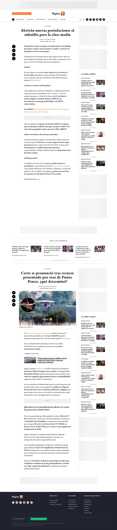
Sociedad (63, 19)
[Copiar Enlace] (14, 54)
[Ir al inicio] (13, 19)
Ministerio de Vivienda (60, 166)
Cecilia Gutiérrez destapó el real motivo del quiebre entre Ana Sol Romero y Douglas (88, 95)
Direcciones (53, 502)
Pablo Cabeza (51, 39)
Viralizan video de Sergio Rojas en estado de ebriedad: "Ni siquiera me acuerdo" (88, 83)
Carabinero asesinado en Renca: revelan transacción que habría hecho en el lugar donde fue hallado (88, 122)
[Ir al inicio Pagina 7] (58, 14)
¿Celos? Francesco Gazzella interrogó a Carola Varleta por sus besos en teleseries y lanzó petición (83, 250)
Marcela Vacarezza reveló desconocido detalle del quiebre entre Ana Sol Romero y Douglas (88, 108)
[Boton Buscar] (80, 19)
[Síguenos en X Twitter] (87, 19)
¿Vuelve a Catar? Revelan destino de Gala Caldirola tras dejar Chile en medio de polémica (88, 165)
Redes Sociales (52, 19)
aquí (38, 179)
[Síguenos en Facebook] (94, 19)
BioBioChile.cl (35, 80)
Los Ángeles (87, 504)
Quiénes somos (54, 500)
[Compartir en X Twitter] (14, 50)
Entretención (40, 19)
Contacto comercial (56, 504)
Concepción (87, 502)
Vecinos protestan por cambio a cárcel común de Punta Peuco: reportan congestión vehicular (52, 360)
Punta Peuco (65, 338)
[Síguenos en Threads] (104, 19)
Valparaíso (87, 500)
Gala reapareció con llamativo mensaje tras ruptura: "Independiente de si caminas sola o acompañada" (87, 150)
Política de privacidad (18, 518)
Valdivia (86, 508)
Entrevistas (20, 19)
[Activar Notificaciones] (83, 19)
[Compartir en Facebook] (14, 46)
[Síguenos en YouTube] (97, 19)
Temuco (86, 506)
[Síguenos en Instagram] (90, 19)
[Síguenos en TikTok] (100, 19)
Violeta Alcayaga (51, 286)
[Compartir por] (14, 58)
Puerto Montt (88, 512)
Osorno (86, 510)
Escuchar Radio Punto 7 (20, 13)
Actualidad (30, 19)
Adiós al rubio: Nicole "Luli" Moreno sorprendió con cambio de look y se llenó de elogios (88, 135)
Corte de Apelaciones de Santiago (38, 333)
